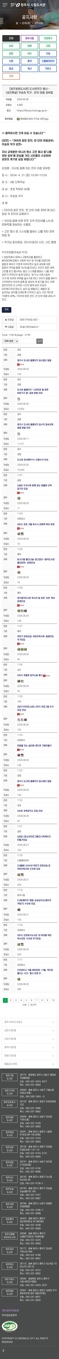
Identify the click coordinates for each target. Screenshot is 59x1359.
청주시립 (29, 38)
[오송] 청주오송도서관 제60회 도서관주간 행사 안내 (31, 327)
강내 (11, 68)
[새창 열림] (10, 1331)
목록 (7, 309)
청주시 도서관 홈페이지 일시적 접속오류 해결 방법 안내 (35, 426)
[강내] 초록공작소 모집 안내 (29, 811)
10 (53, 1000)
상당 (11, 45)
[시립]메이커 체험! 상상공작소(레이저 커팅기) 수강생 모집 (34, 902)
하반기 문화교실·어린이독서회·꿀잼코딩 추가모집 (35, 638)
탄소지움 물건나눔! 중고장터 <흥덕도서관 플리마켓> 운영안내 (36, 561)
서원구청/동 (10, 1039)
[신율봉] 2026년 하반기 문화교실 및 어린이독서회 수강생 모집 (33, 867)
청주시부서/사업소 (13, 1022)
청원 (29, 45)
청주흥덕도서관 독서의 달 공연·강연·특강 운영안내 (36, 600)
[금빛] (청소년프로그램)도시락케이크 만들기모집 (34, 838)
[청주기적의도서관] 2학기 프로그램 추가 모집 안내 (35, 708)
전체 (11, 38)
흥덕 (29, 61)
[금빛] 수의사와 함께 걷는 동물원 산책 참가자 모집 (34, 487)
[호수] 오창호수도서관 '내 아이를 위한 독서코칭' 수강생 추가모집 (34, 937)
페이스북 (3, 1350)
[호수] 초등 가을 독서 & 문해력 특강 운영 (35, 524)
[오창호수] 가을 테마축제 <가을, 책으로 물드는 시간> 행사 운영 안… (35, 972)
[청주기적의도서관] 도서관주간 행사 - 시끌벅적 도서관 (31, 319)
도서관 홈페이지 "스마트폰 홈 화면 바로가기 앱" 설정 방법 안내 (32, 391)
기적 (11, 76)
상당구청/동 (10, 1030)
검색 (40, 341)
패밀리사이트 (10, 1064)
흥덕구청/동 (10, 1047)
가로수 (48, 68)
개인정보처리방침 (10, 1310)
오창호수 (48, 38)
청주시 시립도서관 (34, 5)
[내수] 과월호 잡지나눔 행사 (29, 675)
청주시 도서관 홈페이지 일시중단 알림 (34, 360)
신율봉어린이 (48, 61)
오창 (48, 45)
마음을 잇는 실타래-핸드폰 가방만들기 (34, 745)
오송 (48, 53)
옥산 (29, 68)
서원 (11, 61)
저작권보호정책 (9, 1315)
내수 (29, 53)
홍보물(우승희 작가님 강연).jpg (34, 119)
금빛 (11, 53)
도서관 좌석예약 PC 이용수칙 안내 (32, 459)
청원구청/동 (10, 1055)
